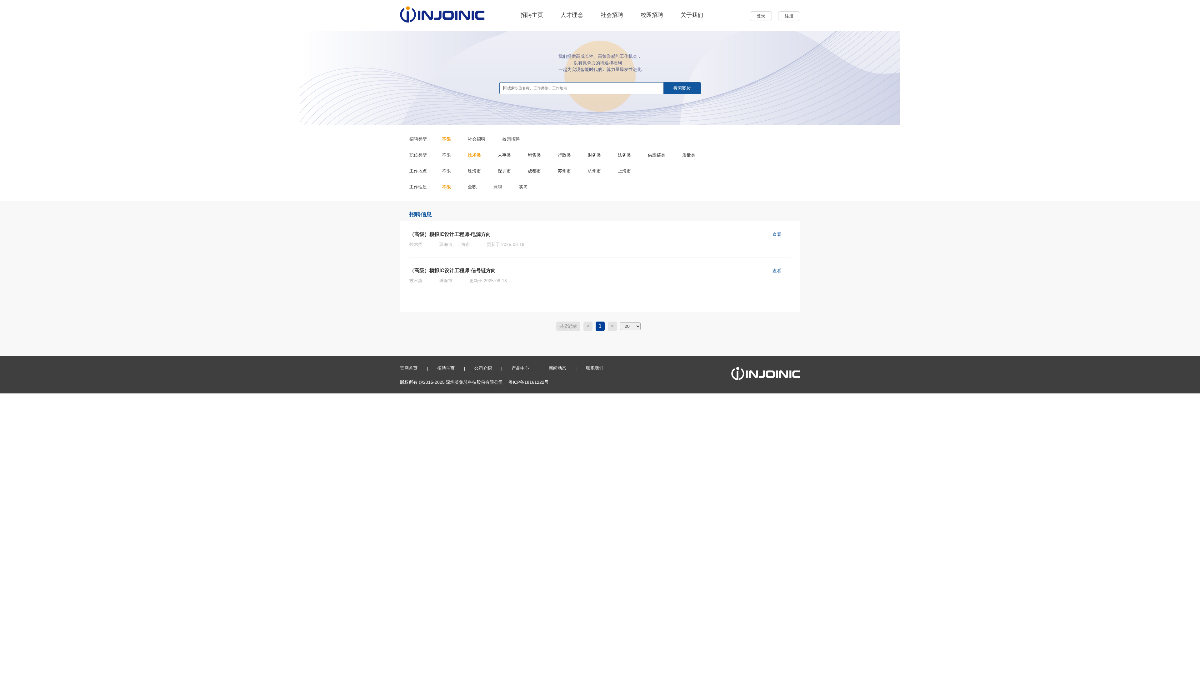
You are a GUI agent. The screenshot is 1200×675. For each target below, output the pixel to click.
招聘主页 (532, 15)
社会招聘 (612, 15)
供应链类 (656, 155)
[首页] (442, 14)
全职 (472, 186)
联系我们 (594, 368)
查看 (776, 234)
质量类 (688, 155)
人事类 (504, 155)
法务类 (624, 155)
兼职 (497, 186)
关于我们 (692, 15)
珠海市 (474, 170)
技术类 (474, 155)
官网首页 (409, 368)
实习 (523, 186)
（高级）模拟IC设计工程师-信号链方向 (452, 270)
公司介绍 (483, 368)
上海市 (624, 170)
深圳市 (504, 170)
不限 (446, 139)
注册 (789, 15)
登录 (761, 15)
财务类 (594, 155)
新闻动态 (557, 368)
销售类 (534, 155)
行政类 (564, 155)
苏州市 (564, 170)
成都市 (534, 170)
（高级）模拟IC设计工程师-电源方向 (450, 234)
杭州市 (594, 170)
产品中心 (520, 368)
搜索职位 (682, 88)
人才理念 (572, 15)
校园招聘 (652, 15)
